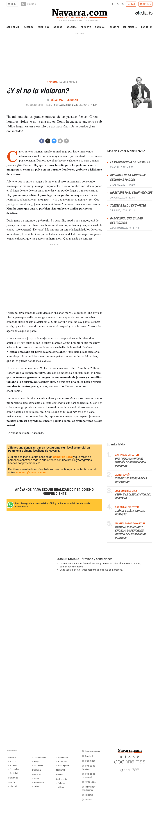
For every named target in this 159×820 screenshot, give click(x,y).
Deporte (86, 27)
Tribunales (14, 769)
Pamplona (43, 27)
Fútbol (36, 778)
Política (13, 761)
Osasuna (71, 27)
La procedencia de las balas (130, 162)
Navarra (29, 27)
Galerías (61, 783)
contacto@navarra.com (31, 472)
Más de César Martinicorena (126, 151)
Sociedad (14, 773)
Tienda (88, 799)
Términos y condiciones (96, 559)
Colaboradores (40, 757)
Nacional (100, 27)
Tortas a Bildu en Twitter (128, 205)
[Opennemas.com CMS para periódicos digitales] (129, 765)
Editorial (13, 786)
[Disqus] (103, 616)
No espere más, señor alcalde (131, 192)
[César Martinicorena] (136, 92)
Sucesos (13, 765)
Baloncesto (39, 782)
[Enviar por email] (60, 140)
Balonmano (63, 757)
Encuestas (38, 765)
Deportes (36, 774)
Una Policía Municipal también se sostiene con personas (130, 462)
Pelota (36, 786)
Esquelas (147, 27)
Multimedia (130, 27)
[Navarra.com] (79, 13)
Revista (114, 27)
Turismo (89, 795)
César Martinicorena (64, 100)
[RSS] (138, 756)
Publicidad (90, 761)
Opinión (58, 27)
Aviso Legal (90, 782)
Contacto (89, 756)
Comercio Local (63, 456)
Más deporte (63, 765)
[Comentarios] (66, 140)
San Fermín (13, 27)
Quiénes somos (92, 751)
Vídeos (61, 787)
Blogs (36, 761)
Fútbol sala (62, 761)
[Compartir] (41, 140)
